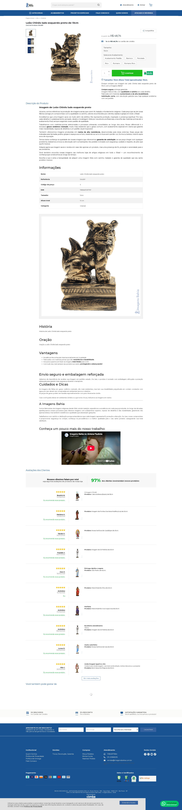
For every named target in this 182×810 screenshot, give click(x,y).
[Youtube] (152, 755)
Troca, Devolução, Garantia (63, 754)
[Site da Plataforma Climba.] (91, 796)
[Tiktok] (155, 755)
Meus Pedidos (88, 754)
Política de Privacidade (33, 806)
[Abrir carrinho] (152, 5)
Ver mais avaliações (91, 678)
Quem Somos (31, 754)
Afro (37, 18)
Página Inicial (30, 18)
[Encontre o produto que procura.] (98, 5)
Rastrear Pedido (88, 759)
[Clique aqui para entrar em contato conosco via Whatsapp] (169, 804)
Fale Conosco (31, 761)
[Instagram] (148, 755)
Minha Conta (87, 756)
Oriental (43, 18)
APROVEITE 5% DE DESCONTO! (39, 728)
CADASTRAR (148, 729)
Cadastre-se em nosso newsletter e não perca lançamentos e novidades (40, 730)
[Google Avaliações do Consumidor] (147, 778)
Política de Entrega (33, 759)
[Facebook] (145, 755)
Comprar (129, 73)
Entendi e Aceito (128, 803)
